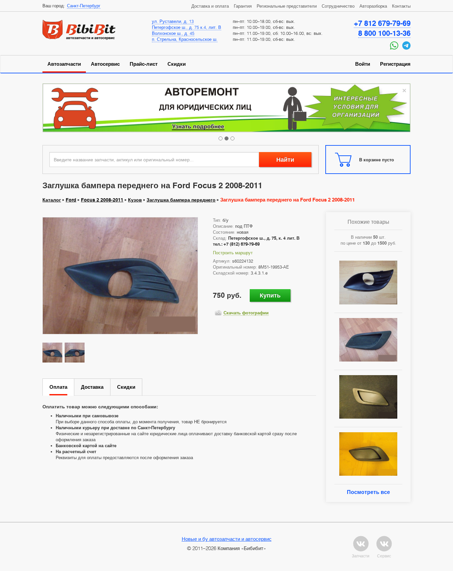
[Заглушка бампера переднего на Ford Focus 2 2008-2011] (120, 275)
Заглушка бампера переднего (181, 200)
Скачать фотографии (246, 312)
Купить (270, 295)
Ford (71, 200)
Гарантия (243, 6)
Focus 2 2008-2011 (102, 200)
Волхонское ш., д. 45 (173, 33)
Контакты (401, 6)
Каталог (51, 200)
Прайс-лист (144, 64)
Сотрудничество (338, 6)
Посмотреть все (368, 492)
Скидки (176, 64)
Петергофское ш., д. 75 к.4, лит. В (186, 27)
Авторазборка (373, 6)
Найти (285, 159)
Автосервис (105, 64)
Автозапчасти (64, 64)
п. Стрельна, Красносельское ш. (185, 39)
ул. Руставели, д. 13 (173, 21)
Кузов (135, 200)
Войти (362, 64)
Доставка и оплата (210, 6)
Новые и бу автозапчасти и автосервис (227, 539)
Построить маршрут (233, 252)
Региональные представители (287, 6)
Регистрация (395, 64)
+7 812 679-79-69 (382, 23)
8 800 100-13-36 (384, 33)
